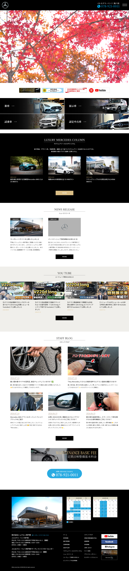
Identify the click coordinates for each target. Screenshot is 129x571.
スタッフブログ (88, 535)
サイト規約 (87, 551)
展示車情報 (66, 541)
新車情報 (65, 538)
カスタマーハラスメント (91, 557)
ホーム (65, 535)
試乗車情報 (66, 544)
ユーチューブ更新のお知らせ (71, 557)
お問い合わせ (88, 547)
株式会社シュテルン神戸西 (30, 535)
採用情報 (86, 544)
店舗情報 (86, 541)
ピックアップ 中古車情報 (70, 560)
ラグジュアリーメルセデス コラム (72, 551)
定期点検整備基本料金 (90, 538)
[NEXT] (87, 498)
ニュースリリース (68, 554)
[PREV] (71, 498)
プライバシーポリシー (90, 554)
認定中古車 (66, 547)
